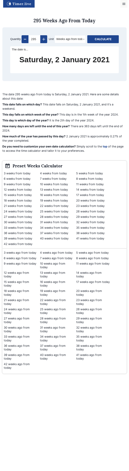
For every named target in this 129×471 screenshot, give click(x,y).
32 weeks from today (90, 222)
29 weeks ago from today (89, 320)
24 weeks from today (18, 211)
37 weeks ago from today (53, 347)
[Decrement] (25, 39)
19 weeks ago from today (52, 292)
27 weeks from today (18, 216)
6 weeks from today (17, 178)
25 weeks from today (54, 211)
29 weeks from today (90, 216)
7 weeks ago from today (56, 258)
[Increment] (43, 39)
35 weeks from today (90, 227)
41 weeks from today (90, 238)
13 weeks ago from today (52, 274)
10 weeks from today (54, 184)
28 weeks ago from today (53, 320)
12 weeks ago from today (16, 274)
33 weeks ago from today (17, 338)
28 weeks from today (54, 216)
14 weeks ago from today (89, 274)
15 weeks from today (18, 195)
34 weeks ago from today (53, 338)
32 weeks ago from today (89, 329)
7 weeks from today (53, 178)
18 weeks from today (18, 200)
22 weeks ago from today (53, 301)
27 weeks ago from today (16, 320)
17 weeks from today (90, 195)
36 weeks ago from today (17, 347)
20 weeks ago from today (89, 292)
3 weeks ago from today (20, 252)
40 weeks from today (54, 238)
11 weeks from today (90, 184)
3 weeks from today (17, 173)
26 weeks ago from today (89, 311)
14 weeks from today (90, 189)
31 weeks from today (54, 222)
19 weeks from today (54, 200)
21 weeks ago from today (16, 301)
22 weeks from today (54, 206)
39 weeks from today (18, 238)
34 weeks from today (54, 227)
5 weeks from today (89, 173)
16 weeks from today (54, 195)
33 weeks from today (18, 227)
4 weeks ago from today (56, 252)
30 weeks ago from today (17, 329)
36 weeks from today (18, 233)
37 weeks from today (54, 233)
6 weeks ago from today (20, 258)
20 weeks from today (90, 200)
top (105, 146)
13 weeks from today (54, 189)
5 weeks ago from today (92, 252)
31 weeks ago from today (52, 329)
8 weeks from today (89, 178)
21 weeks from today (18, 206)
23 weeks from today (90, 206)
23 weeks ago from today (89, 301)
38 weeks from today (90, 233)
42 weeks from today (18, 244)
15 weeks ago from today (16, 283)
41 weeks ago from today (89, 356)
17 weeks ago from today (93, 282)
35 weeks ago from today (89, 338)
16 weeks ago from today (52, 283)
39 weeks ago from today (17, 356)
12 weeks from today (18, 189)
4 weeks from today (53, 173)
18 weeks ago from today (16, 292)
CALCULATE (103, 39)
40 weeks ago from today (53, 356)
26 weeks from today (90, 211)
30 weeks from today (18, 222)
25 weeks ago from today (53, 311)
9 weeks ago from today (20, 263)
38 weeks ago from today (89, 347)
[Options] (124, 4)
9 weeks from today (17, 184)
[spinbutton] (34, 39)
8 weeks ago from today (92, 258)
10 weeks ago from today (52, 265)
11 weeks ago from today (92, 263)
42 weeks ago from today (17, 365)
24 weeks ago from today (17, 311)
